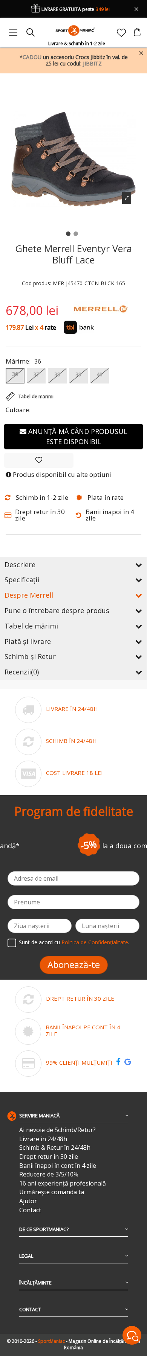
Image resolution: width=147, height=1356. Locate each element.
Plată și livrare (28, 641)
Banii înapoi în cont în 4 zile (57, 1166)
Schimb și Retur (30, 656)
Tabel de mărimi (31, 625)
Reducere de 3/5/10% (48, 1174)
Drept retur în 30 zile (48, 1157)
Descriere (20, 564)
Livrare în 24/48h (43, 1139)
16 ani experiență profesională (62, 1183)
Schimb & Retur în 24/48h (54, 1147)
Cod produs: (36, 283)
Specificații (22, 579)
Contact (30, 1210)
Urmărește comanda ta (51, 1192)
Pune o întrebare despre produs (57, 610)
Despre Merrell (29, 595)
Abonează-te (73, 964)
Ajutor (28, 1201)
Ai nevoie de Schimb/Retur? (57, 1130)
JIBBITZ (92, 63)
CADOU (32, 57)
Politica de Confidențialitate (94, 942)
